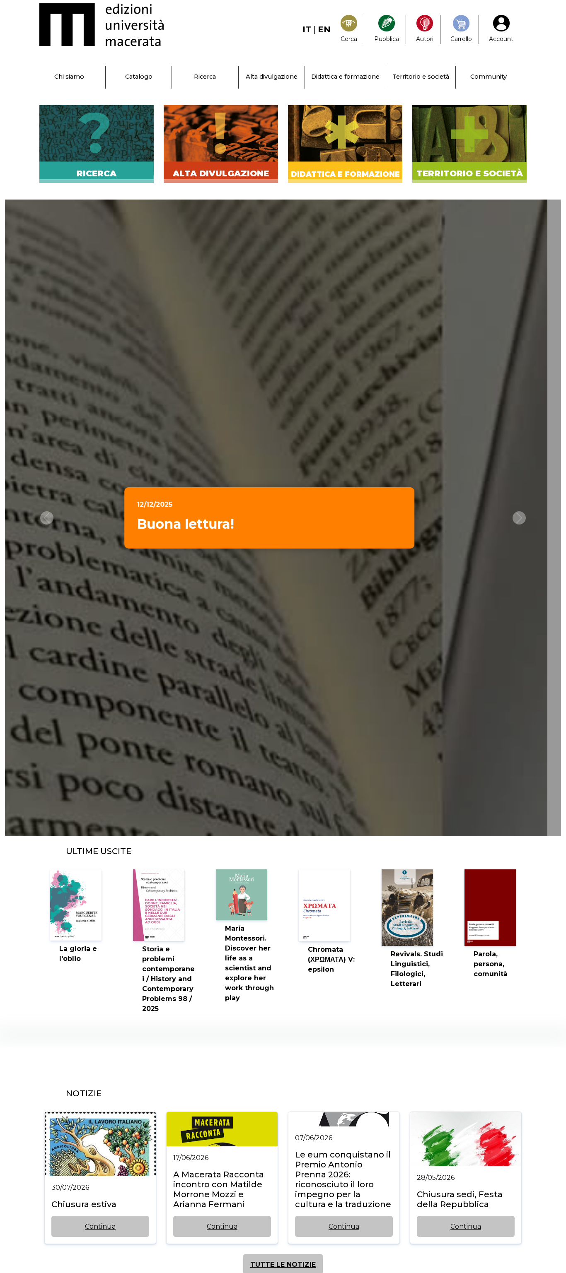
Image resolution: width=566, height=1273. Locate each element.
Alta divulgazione (272, 76)
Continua (100, 1226)
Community (488, 76)
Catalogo (138, 76)
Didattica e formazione (345, 76)
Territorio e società (420, 76)
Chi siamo (69, 76)
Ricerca (205, 76)
